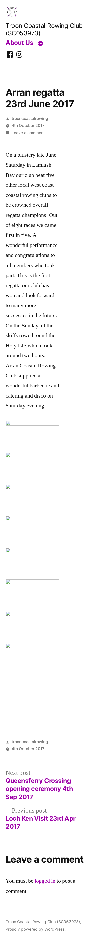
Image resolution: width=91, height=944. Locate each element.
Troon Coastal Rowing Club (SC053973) (43, 921)
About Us (19, 42)
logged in (45, 880)
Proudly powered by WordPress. (36, 929)
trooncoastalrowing (30, 118)
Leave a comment (28, 132)
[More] (40, 44)
